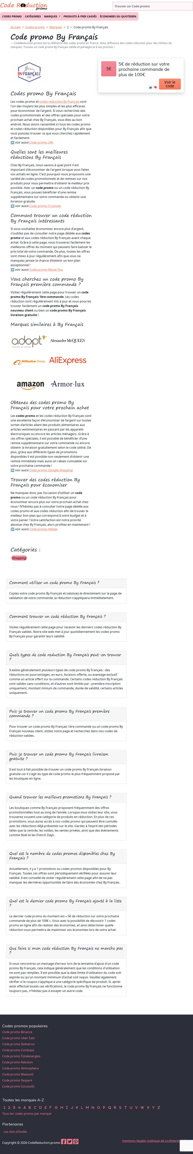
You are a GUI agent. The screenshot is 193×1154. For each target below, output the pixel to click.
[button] (151, 87)
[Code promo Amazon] (29, 384)
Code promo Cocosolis (18, 1086)
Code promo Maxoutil (17, 1074)
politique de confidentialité (166, 1141)
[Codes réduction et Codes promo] (24, 5)
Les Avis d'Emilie (15, 1132)
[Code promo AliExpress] (68, 362)
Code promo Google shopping (51, 470)
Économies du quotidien (118, 16)
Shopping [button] (19, 558)
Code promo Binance (17, 1032)
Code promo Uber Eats (18, 1038)
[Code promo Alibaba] (29, 362)
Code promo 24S (41, 142)
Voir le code (169, 84)
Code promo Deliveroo (18, 1044)
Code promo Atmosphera (20, 1068)
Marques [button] (51, 16)
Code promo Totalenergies (21, 1056)
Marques (55, 27)
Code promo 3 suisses (45, 206)
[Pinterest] (75, 1143)
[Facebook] (63, 1143)
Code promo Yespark (17, 1080)
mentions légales (134, 1141)
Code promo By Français (91, 27)
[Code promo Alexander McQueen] (68, 341)
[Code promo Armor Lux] (68, 384)
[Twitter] (69, 1143)
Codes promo (12, 16)
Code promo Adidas (43, 529)
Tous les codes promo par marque (26, 1113)
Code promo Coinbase (18, 1050)
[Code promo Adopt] (29, 341)
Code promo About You (46, 269)
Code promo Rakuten (17, 1062)
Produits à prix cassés (80, 16)
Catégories (33, 16)
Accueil (16, 27)
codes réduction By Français (59, 102)
